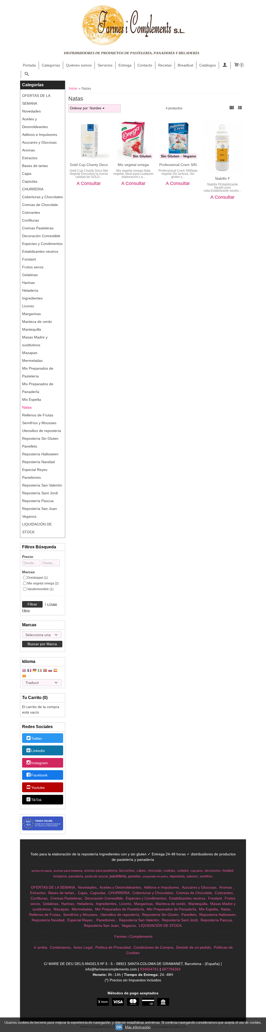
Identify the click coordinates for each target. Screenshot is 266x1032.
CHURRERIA (32, 189)
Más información (138, 1027)
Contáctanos (60, 947)
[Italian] (40, 670)
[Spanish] (55, 670)
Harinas (28, 283)
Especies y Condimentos (42, 244)
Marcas (28, 572)
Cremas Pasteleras (38, 228)
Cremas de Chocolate (40, 205)
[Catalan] (24, 676)
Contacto (144, 65)
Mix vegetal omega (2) (43, 583)
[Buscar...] (27, 74)
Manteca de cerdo (37, 321)
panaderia (76, 876)
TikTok (36, 800)
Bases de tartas (35, 166)
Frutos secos (32, 267)
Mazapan (29, 353)
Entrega (124, 65)
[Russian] (50, 670)
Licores (28, 306)
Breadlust (185, 65)
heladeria (60, 876)
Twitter (36, 738)
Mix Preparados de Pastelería (37, 372)
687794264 (171, 969)
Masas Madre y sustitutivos (35, 341)
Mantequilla (31, 329)
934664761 (149, 969)
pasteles (134, 876)
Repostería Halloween (40, 454)
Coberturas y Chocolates (42, 197)
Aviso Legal (83, 947)
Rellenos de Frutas (37, 415)
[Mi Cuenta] (225, 65)
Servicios (105, 65)
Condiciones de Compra (153, 947)
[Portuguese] (45, 670)
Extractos (29, 158)
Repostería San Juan (39, 509)
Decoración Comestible (41, 236)
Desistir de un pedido (193, 947)
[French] (29, 670)
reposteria (177, 876)
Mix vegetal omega (133, 165)
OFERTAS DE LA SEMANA (36, 99)
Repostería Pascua (38, 501)
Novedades (31, 111)
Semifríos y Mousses (39, 423)
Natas (27, 407)
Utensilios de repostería (41, 431)
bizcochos (127, 871)
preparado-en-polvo (155, 876)
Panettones (31, 477)
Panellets (29, 446)
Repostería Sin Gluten (40, 438)
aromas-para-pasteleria (100, 871)
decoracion (213, 871)
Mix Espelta (31, 399)
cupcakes (196, 870)
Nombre (95, 108)
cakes (141, 871)
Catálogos (207, 65)
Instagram (39, 763)
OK (119, 1027)
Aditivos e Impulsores (39, 134)
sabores (192, 876)
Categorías (51, 65)
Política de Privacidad (113, 947)
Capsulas (29, 181)
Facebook (39, 775)
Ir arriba (40, 947)
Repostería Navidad (38, 462)
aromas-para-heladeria (68, 870)
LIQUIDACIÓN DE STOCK (37, 528)
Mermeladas (32, 360)
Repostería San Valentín (42, 485)
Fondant (29, 259)
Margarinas (31, 314)
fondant (228, 871)
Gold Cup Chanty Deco (89, 165)
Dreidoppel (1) (37, 578)
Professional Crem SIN (178, 165)
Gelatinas (30, 275)
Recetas (165, 65)
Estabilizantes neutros (40, 251)
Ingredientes (32, 298)
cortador (183, 871)
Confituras (30, 220)
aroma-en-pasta (41, 870)
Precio (27, 557)
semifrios (206, 876)
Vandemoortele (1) (40, 589)
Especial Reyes (34, 470)
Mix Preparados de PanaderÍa (37, 388)
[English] (24, 670)
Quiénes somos (79, 65)
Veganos (29, 516)
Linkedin (38, 751)
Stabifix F (222, 178)
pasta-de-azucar (96, 876)
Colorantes (31, 212)
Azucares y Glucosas (39, 142)
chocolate (155, 871)
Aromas (28, 150)
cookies (169, 871)
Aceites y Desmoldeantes (35, 123)
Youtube (38, 787)
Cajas (26, 173)
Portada (29, 65)
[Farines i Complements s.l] (133, 31)
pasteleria (118, 876)
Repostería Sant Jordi (40, 493)
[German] (34, 670)
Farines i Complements (133, 936)
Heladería (30, 290)
